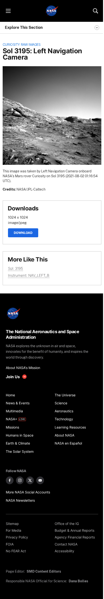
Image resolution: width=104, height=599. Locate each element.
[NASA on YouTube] (40, 480)
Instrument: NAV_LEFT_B (28, 275)
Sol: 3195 (15, 268)
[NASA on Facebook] (10, 480)
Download (23, 233)
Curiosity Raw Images (22, 44)
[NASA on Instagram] (20, 480)
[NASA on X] (30, 480)
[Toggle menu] (8, 11)
